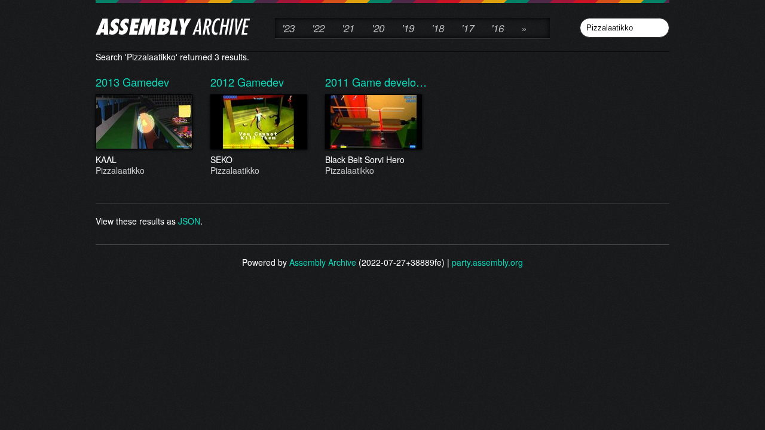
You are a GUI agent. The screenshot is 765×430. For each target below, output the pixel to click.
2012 (223, 82)
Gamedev (146, 82)
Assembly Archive (322, 262)
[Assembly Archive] (173, 28)
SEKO (234, 164)
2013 (109, 82)
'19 (408, 28)
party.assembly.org (487, 262)
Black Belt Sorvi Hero (365, 164)
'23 (288, 28)
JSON (189, 221)
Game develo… (389, 82)
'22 (318, 28)
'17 (467, 28)
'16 (497, 28)
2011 (338, 82)
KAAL (120, 164)
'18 (438, 28)
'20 (378, 28)
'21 (348, 28)
